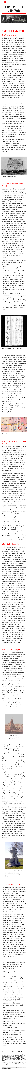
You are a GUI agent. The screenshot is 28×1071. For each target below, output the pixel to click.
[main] (14, 9)
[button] (1, 2)
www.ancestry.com (14, 974)
